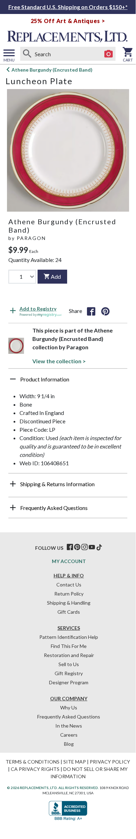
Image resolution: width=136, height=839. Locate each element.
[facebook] (70, 547)
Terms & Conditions (32, 762)
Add (56, 276)
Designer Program (68, 682)
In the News (68, 726)
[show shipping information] (12, 483)
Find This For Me (69, 646)
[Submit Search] (27, 54)
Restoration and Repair (69, 655)
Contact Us (68, 585)
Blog (69, 744)
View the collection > (59, 361)
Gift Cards (68, 612)
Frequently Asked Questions (68, 717)
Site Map (74, 762)
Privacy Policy (110, 762)
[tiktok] (99, 547)
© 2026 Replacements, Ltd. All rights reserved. (53, 788)
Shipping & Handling (68, 603)
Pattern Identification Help (68, 637)
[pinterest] (77, 547)
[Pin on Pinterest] (105, 311)
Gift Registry (69, 673)
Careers (69, 735)
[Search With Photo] (108, 54)
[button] (67, 381)
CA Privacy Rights (35, 769)
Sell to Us (68, 664)
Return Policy (68, 594)
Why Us (68, 707)
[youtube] (92, 547)
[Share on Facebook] (91, 311)
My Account (69, 561)
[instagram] (84, 547)
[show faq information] (12, 507)
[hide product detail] (12, 379)
